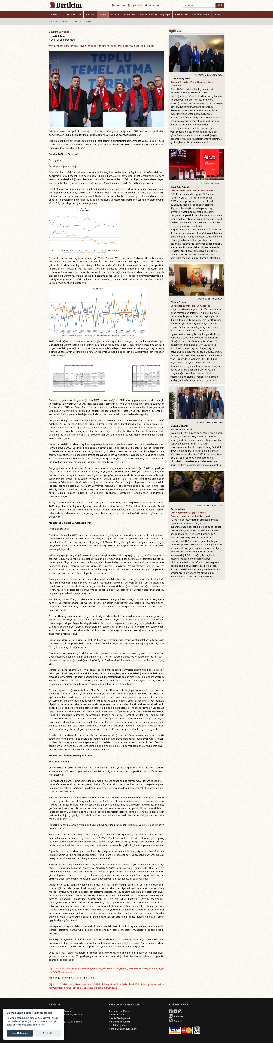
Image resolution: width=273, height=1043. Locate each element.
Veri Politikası (117, 1014)
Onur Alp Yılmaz (179, 186)
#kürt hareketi (108, 45)
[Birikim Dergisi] (65, 4)
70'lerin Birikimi (72, 14)
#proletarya (125, 45)
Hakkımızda (181, 14)
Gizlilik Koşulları (118, 1025)
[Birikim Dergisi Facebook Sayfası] (171, 1011)
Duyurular (129, 14)
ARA (219, 5)
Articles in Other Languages (154, 14)
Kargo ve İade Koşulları (122, 1028)
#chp (52, 45)
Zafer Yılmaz (177, 508)
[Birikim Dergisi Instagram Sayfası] (180, 1011)
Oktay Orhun (178, 302)
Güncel (102, 14)
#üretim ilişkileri (143, 45)
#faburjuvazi (79, 45)
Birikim (55, 14)
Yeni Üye (120, 5)
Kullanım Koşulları (119, 1021)
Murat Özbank (179, 425)
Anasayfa (54, 21)
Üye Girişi (136, 5)
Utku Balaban (57, 36)
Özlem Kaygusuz (180, 78)
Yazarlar (115, 14)
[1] (60, 175)
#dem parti (63, 45)
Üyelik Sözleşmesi (119, 1018)
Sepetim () (154, 5)
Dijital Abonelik (200, 14)
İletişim (218, 14)
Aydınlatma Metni (119, 1011)
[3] (128, 447)
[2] (148, 414)
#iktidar (93, 45)
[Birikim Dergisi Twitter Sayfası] (176, 1011)
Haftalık (90, 14)
